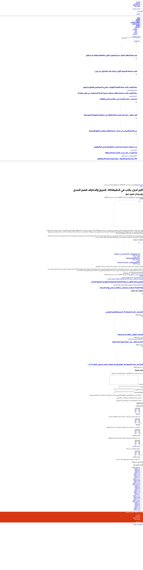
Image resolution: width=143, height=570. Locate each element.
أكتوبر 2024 (137, 498)
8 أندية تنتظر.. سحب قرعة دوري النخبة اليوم (127, 342)
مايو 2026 (137, 471)
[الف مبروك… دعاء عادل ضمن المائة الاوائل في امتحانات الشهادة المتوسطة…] (129, 112)
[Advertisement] (71, 172)
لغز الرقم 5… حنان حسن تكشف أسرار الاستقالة (121, 153)
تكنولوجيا (135, 29)
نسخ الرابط (126, 273)
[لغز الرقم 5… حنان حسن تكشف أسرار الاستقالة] (133, 150)
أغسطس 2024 (136, 501)
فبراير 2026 (137, 476)
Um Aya (138, 414)
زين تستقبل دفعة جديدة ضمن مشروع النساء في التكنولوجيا (115, 147)
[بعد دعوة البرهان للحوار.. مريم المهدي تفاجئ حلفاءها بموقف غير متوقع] (129, 52)
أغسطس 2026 (136, 467)
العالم (138, 19)
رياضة (138, 25)
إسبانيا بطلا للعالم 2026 (133, 258)
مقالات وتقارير (135, 22)
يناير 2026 (137, 477)
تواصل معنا (137, 6)
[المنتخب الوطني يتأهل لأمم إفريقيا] (128, 331)
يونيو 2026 (137, 470)
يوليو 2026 (137, 469)
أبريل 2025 (137, 490)
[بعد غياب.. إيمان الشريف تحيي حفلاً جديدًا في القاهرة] (133, 96)
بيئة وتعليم (136, 24)
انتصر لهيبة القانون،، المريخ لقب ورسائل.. (128, 262)
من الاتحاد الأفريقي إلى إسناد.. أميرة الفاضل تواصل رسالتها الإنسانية (113, 131)
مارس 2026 (137, 474)
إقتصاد (137, 21)
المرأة (135, 28)
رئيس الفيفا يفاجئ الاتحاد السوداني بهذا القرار (127, 254)
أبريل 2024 (137, 507)
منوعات (137, 27)
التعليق (140, 384)
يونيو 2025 (137, 487)
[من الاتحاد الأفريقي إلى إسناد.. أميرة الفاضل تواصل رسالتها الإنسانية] (129, 128)
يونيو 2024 (137, 504)
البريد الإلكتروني (138, 389)
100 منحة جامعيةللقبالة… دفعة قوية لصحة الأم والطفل (117, 159)
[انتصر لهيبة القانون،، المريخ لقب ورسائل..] (138, 261)
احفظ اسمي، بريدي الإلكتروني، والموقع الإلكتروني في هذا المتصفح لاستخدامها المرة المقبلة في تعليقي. (115, 395)
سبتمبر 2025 (136, 483)
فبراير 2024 (137, 510)
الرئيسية (138, 2)
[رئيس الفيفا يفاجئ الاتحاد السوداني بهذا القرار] (132, 252)
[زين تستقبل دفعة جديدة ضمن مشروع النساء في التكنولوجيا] (129, 144)
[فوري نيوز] (140, 11)
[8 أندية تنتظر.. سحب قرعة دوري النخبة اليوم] (135, 339)
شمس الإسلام (136, 446)
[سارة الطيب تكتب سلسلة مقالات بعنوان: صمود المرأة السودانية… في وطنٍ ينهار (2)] (132, 90)
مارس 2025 (137, 491)
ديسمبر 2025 (136, 478)
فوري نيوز (137, 3)
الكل (136, 31)
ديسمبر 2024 (136, 495)
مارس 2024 (137, 508)
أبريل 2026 (137, 473)
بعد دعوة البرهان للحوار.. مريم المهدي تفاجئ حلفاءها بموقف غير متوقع (111, 55)
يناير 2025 (137, 494)
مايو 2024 (137, 505)
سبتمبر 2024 (136, 500)
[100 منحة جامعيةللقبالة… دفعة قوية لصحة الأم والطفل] (129, 155)
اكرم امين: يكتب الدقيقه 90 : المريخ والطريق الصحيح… (124, 312)
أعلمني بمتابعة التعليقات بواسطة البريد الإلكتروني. (128, 398)
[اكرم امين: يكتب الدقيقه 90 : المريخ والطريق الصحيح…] (128, 309)
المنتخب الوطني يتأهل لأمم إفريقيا (130, 334)
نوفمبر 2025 (137, 480)
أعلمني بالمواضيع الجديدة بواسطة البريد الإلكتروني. (128, 400)
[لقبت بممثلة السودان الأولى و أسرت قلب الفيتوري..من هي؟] (129, 68)
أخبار (138, 18)
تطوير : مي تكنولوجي (129, 512)
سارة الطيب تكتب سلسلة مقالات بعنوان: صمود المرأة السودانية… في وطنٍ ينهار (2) (107, 93)
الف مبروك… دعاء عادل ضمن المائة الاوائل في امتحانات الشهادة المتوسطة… (110, 115)
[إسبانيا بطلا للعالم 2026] (136, 256)
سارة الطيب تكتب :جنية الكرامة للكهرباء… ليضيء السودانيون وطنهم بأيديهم (110, 87)
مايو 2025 (137, 488)
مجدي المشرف (136, 435)
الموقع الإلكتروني (138, 392)
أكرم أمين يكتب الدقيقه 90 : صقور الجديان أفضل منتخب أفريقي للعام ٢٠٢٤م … (115, 364)
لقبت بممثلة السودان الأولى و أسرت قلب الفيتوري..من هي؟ (116, 71)
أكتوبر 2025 (137, 481)
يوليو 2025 (137, 486)
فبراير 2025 (137, 493)
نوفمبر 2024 (137, 497)
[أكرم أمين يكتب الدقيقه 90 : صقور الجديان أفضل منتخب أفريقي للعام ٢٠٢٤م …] (130, 361)
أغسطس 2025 (136, 484)
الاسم (141, 386)
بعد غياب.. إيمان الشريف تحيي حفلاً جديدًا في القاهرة (118, 99)
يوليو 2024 (137, 502)
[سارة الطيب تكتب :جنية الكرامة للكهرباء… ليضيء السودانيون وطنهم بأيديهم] (129, 84)
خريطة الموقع (136, 4)
